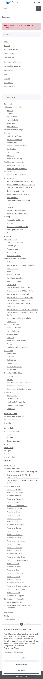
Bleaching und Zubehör (15, 386)
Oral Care (10, 376)
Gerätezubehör (12, 399)
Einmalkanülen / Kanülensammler (19, 188)
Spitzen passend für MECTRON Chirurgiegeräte (18, 305)
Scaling (9, 262)
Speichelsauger (12, 197)
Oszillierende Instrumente (14, 162)
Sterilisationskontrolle (15, 602)
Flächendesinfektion (14, 139)
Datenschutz (18, 652)
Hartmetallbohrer (13, 331)
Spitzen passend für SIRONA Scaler (20, 297)
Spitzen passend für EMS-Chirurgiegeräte (22, 309)
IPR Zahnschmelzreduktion (14, 417)
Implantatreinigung (14, 281)
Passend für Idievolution (16, 541)
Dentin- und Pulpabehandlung (18, 175)
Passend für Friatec (14, 538)
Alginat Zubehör (13, 120)
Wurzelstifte (11, 354)
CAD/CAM (7, 236)
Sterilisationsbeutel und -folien (18, 201)
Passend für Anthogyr (15, 492)
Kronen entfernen (13, 275)
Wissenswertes (9, 54)
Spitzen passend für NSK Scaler (18, 294)
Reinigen (7, 451)
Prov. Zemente (12, 126)
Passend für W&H (13, 592)
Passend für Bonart (14, 515)
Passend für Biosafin (14, 512)
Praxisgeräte (8, 392)
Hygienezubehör (13, 152)
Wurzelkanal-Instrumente (16, 341)
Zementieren (11, 284)
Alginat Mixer (12, 117)
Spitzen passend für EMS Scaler (18, 288)
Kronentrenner (12, 334)
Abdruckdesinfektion (14, 136)
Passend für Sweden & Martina (18, 586)
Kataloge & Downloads (12, 49)
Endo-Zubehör (12, 363)
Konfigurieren (21, 664)
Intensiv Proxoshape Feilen (17, 168)
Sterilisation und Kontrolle (14, 599)
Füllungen (8, 217)
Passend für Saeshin (14, 570)
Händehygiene (12, 143)
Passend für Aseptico (14, 496)
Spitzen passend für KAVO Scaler (19, 300)
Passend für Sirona (14, 580)
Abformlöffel (11, 123)
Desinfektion (8, 454)
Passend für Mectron (14, 554)
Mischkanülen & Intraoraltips (17, 210)
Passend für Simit (13, 576)
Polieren (10, 344)
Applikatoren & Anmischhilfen (18, 213)
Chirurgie (10, 337)
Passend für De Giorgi (15, 521)
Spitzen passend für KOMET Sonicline (21, 265)
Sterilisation (11, 149)
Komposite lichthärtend (15, 220)
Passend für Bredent (14, 518)
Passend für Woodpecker (16, 596)
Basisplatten (8, 447)
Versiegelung (11, 223)
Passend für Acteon (14, 489)
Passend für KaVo (13, 544)
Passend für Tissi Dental (16, 589)
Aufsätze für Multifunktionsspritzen (20, 181)
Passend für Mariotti (14, 550)
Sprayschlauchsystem (12, 486)
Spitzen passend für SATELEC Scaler (20, 291)
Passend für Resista (14, 567)
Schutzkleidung (10, 619)
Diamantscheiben (13, 441)
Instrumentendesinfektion (16, 146)
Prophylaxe (8, 423)
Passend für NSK (13, 563)
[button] (31, 2)
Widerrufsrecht (9, 86)
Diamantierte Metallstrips (13, 130)
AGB (5, 74)
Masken (7, 616)
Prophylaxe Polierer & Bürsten (18, 347)
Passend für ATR (13, 502)
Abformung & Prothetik (12, 107)
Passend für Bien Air (14, 509)
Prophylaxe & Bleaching (13, 373)
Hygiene (7, 133)
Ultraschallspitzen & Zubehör (15, 259)
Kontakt (7, 45)
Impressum (8, 652)
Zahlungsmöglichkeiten (12, 62)
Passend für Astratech (15, 499)
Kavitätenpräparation (15, 278)
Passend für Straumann (15, 583)
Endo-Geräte (11, 360)
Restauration (11, 252)
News (6, 41)
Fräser (9, 434)
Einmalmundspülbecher (16, 191)
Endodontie (11, 271)
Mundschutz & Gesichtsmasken (18, 194)
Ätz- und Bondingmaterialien (17, 226)
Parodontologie (12, 249)
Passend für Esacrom (14, 534)
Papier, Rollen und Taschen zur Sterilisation (18, 606)
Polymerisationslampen (15, 405)
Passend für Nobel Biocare (16, 557)
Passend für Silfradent (15, 573)
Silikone (10, 113)
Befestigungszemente (15, 230)
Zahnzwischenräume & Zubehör (19, 383)
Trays (9, 204)
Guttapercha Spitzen (14, 366)
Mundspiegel (12, 246)
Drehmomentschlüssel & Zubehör (19, 318)
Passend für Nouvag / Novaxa (18, 560)
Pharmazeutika (9, 172)
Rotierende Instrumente (13, 324)
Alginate (10, 110)
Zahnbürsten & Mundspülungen (19, 389)
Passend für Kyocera (14, 547)
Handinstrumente (10, 239)
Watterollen (11, 207)
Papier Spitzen (12, 370)
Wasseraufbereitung (14, 159)
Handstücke (11, 321)
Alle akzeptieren (21, 658)
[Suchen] (38, 8)
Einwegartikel (9, 178)
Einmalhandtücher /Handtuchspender (21, 184)
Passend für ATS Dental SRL (17, 505)
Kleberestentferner (11, 420)
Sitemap (7, 78)
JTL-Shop (25, 676)
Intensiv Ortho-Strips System (17, 165)
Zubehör (10, 233)
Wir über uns (9, 58)
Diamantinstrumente (14, 328)
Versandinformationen (12, 66)
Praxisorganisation (14, 255)
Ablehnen (21, 671)
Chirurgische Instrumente (16, 242)
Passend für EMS (13, 531)
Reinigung (10, 155)
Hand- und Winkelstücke (16, 402)
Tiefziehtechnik (9, 457)
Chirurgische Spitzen (12, 468)
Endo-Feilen (11, 357)
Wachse (7, 444)
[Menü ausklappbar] (3, 1)
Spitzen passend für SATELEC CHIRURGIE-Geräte (22, 313)
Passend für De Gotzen (15, 525)
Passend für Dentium (14, 528)
